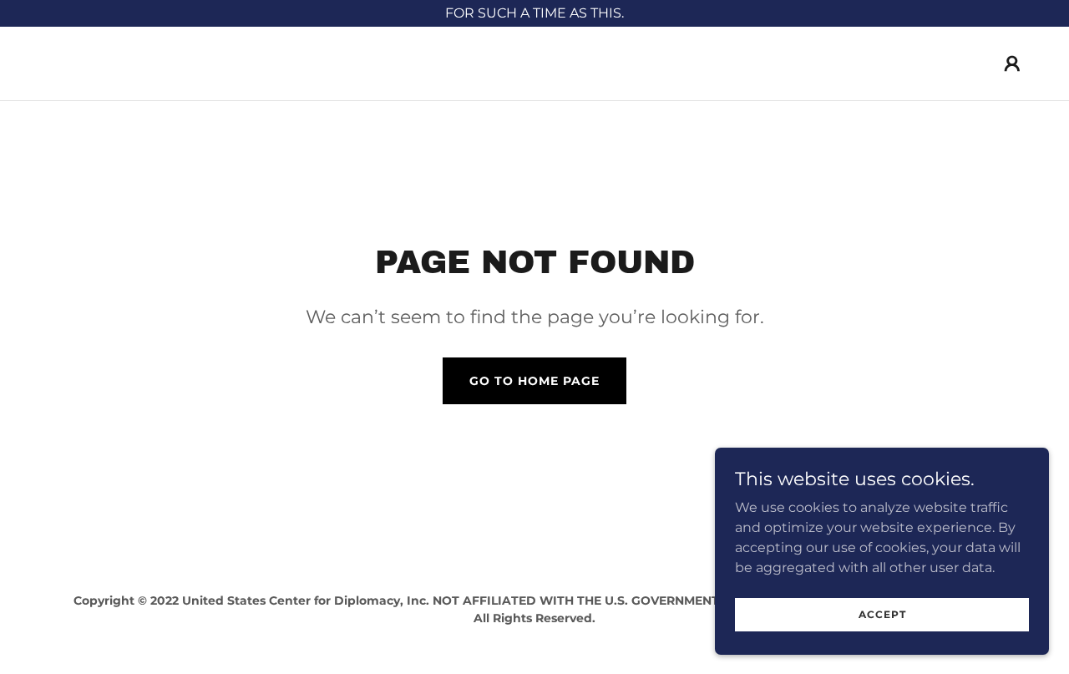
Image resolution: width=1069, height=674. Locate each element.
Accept (882, 614)
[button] (1012, 63)
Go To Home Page (534, 380)
